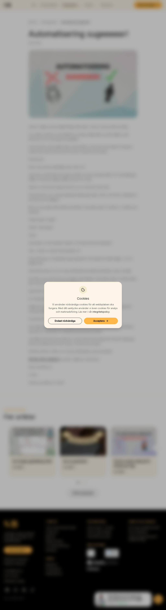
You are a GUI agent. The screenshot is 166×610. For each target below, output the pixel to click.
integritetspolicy (101, 311)
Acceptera (99, 320)
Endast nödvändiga (65, 320)
